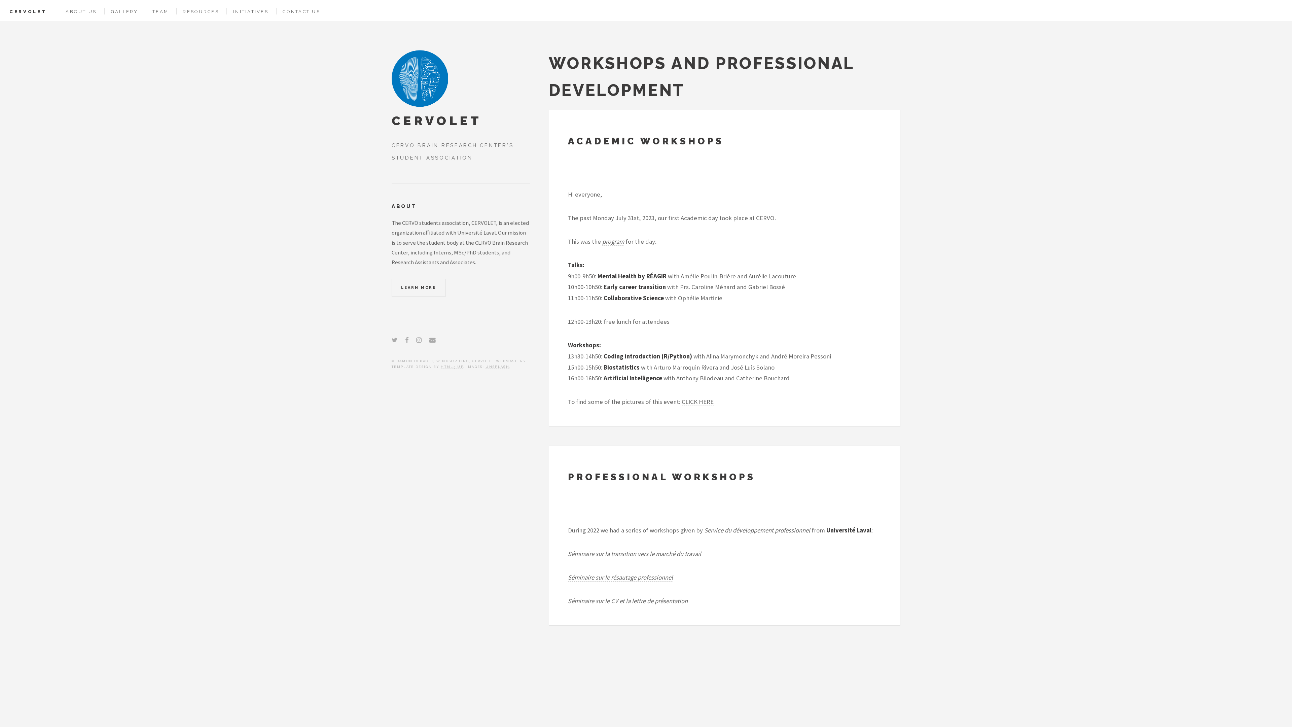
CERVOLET (27, 11)
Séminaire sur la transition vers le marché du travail (634, 554)
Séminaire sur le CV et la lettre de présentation (628, 601)
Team (160, 11)
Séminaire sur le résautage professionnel (620, 577)
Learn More (418, 287)
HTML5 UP (452, 367)
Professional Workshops (661, 477)
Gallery (124, 11)
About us (81, 11)
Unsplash (497, 367)
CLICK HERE (698, 402)
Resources (201, 11)
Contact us (301, 11)
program (613, 241)
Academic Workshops (646, 141)
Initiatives (250, 11)
